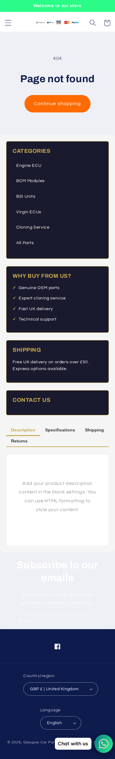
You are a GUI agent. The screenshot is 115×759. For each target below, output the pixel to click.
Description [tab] (23, 429)
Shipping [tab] (94, 429)
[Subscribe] (95, 621)
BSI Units (26, 196)
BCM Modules (30, 181)
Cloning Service (32, 227)
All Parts (25, 243)
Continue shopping (57, 103)
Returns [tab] (19, 440)
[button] (8, 23)
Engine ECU (28, 165)
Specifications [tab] (60, 429)
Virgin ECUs (28, 212)
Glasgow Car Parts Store (47, 742)
